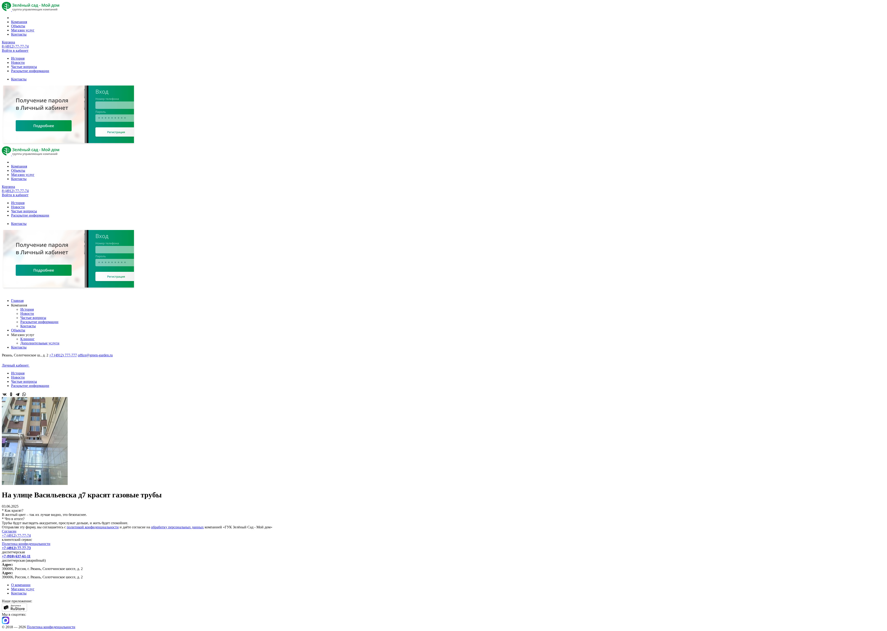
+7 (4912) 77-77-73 (16, 548)
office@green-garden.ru (95, 355)
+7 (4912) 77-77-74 (16, 535)
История (17, 58)
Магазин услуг (22, 30)
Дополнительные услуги (39, 343)
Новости (18, 62)
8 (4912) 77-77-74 (15, 46)
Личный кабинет (16, 365)
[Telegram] (17, 394)
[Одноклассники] (11, 394)
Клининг (27, 339)
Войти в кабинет (15, 50)
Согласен (9, 531)
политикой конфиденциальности (93, 527)
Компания (19, 22)
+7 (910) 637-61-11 (16, 556)
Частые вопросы (24, 67)
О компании (20, 585)
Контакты (19, 34)
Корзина (8, 42)
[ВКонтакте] (4, 394)
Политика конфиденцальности (26, 544)
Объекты (18, 26)
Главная (17, 301)
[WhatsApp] (24, 394)
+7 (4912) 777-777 (63, 355)
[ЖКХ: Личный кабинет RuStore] (14, 610)
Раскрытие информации (30, 71)
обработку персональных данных (177, 527)
